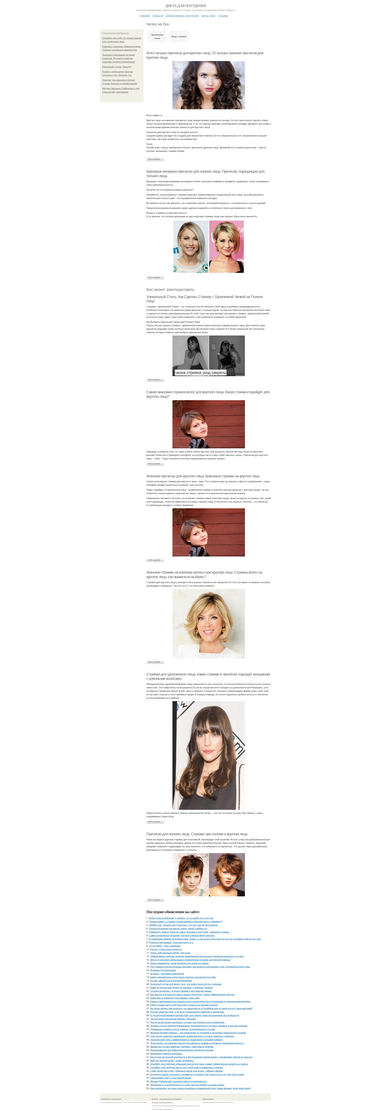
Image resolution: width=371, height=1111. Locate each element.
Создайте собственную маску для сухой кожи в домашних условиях (186, 1067)
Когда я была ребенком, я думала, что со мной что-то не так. (181, 918)
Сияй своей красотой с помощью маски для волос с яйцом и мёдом (186, 1070)
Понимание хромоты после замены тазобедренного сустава (182, 1029)
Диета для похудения (185, 5)
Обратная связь (207, 1099)
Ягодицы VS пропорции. (163, 970)
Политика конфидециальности (162, 1102)
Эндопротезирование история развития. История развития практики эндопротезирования (118, 58)
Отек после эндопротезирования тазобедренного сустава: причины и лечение (192, 1036)
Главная (144, 15)
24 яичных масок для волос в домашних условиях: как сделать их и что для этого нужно (197, 1074)
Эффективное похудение (182, 15)
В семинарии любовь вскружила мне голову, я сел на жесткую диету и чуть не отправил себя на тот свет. (205, 938)
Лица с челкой (178, 36)
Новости (157, 15)
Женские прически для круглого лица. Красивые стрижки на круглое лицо (203, 476)
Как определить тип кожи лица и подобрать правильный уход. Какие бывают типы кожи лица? (200, 1088)
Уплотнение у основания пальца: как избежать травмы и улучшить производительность (197, 1043)
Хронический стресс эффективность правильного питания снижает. (186, 1039)
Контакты (155, 1099)
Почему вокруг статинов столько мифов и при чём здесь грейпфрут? (186, 921)
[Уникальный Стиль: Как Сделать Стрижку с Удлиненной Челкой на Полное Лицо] (208, 356)
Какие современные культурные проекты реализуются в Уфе (183, 977)
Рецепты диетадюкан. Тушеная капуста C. (171, 942)
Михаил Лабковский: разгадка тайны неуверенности (178, 1081)
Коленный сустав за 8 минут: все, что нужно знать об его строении (185, 984)
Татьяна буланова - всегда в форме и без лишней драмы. (181, 991)
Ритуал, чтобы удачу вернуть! (166, 949)
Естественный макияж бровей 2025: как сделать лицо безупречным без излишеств (194, 1015)
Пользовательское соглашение (170, 1099)
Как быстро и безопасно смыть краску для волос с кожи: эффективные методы (192, 994)
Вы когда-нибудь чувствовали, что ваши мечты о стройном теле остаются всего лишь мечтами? (201, 1008)
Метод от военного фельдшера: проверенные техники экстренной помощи (190, 959)
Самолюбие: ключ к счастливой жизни (170, 1077)
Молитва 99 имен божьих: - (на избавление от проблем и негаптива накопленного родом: (198, 1032)
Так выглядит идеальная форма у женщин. (173, 1018)
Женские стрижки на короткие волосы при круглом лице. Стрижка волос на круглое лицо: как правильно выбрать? (204, 574)
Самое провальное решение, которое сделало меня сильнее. (182, 935)
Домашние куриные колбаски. (166, 1053)
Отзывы (223, 15)
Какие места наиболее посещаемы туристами (175, 998)
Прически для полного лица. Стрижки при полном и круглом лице (196, 834)
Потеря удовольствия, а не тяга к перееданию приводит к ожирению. (187, 1011)
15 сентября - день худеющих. (165, 945)
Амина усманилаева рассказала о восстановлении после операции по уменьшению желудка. (200, 1001)
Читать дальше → (155, 159)
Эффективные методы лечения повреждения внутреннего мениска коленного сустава (196, 956)
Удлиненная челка (157, 36)
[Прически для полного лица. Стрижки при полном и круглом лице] (208, 874)
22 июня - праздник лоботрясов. (167, 973)
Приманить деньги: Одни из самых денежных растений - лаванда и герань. (189, 932)
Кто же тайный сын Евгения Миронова (171, 980)
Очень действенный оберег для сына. (170, 952)
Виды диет (208, 15)
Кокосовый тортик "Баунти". (117, 67)
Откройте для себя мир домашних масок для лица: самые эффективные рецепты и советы (199, 1064)
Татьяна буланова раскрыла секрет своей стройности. (178, 928)
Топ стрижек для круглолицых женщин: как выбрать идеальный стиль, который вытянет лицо (200, 966)
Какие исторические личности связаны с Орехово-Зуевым (181, 987)
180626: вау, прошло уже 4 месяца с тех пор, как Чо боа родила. (183, 925)
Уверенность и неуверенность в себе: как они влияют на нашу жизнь (187, 1084)
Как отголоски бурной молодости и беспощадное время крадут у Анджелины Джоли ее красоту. (201, 1057)
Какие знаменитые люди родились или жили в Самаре (179, 963)
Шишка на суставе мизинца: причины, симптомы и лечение (182, 1046)
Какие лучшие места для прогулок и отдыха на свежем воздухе (184, 1004)
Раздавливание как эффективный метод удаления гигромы (182, 1050)
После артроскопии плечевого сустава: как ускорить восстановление (187, 1022)
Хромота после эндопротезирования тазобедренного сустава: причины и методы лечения (198, 1025)
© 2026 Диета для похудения (111, 1099)
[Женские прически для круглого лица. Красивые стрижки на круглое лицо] (208, 532)
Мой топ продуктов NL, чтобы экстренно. (172, 1060)
